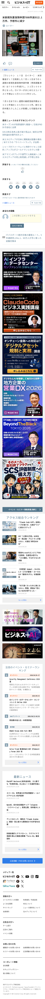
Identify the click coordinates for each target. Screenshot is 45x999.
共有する (39, 63)
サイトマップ (7, 907)
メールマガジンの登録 (11, 900)
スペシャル (16, 7)
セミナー (5, 7)
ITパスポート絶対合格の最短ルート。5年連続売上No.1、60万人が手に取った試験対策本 (24, 237)
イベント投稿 (7, 933)
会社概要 (6, 965)
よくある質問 (7, 903)
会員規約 (6, 911)
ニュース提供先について (31, 907)
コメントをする (17, 226)
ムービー (26, 7)
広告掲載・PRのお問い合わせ (21, 861)
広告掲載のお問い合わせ (31, 951)
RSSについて (27, 903)
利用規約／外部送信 (30, 900)
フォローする (38, 69)
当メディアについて (30, 911)
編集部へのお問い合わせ (11, 947)
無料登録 (39, 2)
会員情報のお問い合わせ (31, 947)
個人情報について (9, 973)
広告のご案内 (7, 929)
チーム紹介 (7, 925)
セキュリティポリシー (11, 969)
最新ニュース (9, 69)
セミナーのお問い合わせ (11, 951)
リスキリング (37, 7)
